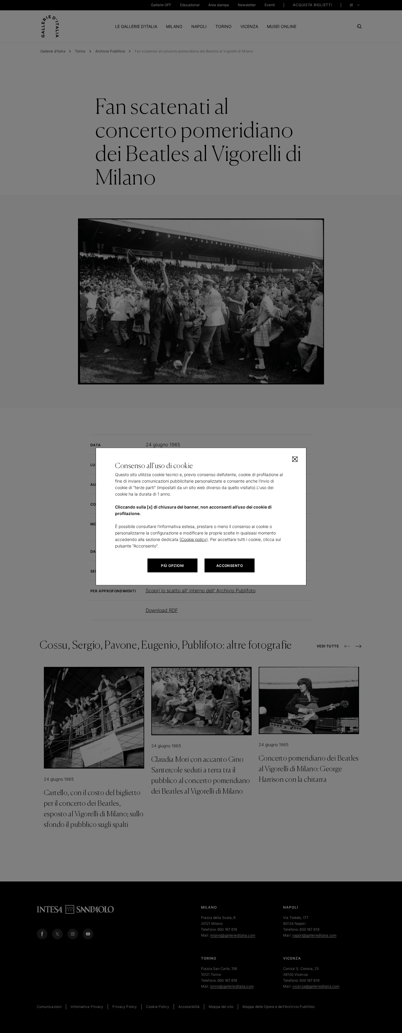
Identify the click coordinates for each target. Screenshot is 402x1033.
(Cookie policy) (194, 539)
